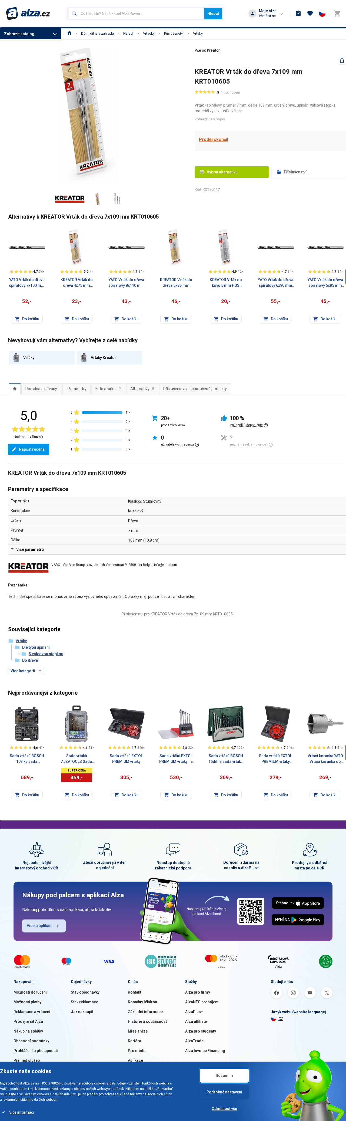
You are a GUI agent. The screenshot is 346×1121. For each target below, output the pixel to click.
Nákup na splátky (28, 1031)
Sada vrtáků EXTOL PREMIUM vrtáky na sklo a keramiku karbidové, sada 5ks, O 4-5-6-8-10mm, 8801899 (176, 759)
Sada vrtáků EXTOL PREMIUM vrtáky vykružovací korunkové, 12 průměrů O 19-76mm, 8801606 (126, 759)
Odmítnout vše (224, 1108)
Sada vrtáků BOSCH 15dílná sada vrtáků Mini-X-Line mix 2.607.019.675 (225, 759)
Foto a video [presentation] (108, 389)
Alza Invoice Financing (205, 1051)
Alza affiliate (196, 1021)
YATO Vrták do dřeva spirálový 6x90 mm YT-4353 (275, 283)
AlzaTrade (194, 1041)
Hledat (213, 13)
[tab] (15, 388)
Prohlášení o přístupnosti (36, 1051)
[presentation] (15, 388)
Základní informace (145, 1012)
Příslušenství (174, 33)
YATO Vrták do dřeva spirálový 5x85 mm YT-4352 (325, 283)
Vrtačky (149, 33)
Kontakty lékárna (142, 1002)
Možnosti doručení (30, 992)
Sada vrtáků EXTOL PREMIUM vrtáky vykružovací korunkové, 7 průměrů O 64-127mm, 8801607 (275, 759)
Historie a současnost (147, 1021)
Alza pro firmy (197, 992)
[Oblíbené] (310, 13)
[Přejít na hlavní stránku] (28, 13)
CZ (280, 1019)
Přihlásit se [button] (267, 16)
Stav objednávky (85, 992)
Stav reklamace (84, 1002)
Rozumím (224, 1075)
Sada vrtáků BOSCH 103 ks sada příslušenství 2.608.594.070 (27, 759)
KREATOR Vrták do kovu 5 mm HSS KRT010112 (226, 283)
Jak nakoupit (82, 1012)
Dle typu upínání (36, 647)
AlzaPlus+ (194, 1012)
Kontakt (134, 992)
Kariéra (134, 1041)
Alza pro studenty (200, 1031)
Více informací (21, 1112)
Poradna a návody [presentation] (41, 389)
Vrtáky (198, 33)
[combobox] (136, 13)
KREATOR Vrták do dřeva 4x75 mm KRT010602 (77, 283)
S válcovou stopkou (46, 654)
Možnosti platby (27, 1002)
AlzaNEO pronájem (202, 1002)
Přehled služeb (27, 1060)
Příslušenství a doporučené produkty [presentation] (195, 389)
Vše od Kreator (207, 50)
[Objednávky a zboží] (298, 13)
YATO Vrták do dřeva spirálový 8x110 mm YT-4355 (126, 283)
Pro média (137, 1051)
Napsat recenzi (32, 449)
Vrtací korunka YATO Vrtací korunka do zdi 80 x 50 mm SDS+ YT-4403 (325, 759)
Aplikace (135, 1060)
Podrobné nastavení (224, 1092)
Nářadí (128, 33)
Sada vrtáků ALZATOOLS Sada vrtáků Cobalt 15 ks (76, 759)
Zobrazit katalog (19, 34)
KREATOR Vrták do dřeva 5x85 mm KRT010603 (176, 283)
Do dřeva (30, 660)
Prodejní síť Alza (28, 1021)
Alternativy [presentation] (142, 389)
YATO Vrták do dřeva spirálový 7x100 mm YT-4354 (27, 283)
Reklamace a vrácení (32, 1012)
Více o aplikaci (39, 926)
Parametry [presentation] (77, 389)
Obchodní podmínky (31, 1041)
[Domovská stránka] (70, 33)
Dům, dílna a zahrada (97, 33)
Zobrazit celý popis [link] (210, 119)
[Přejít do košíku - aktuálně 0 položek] (337, 13)
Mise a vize (138, 1031)
